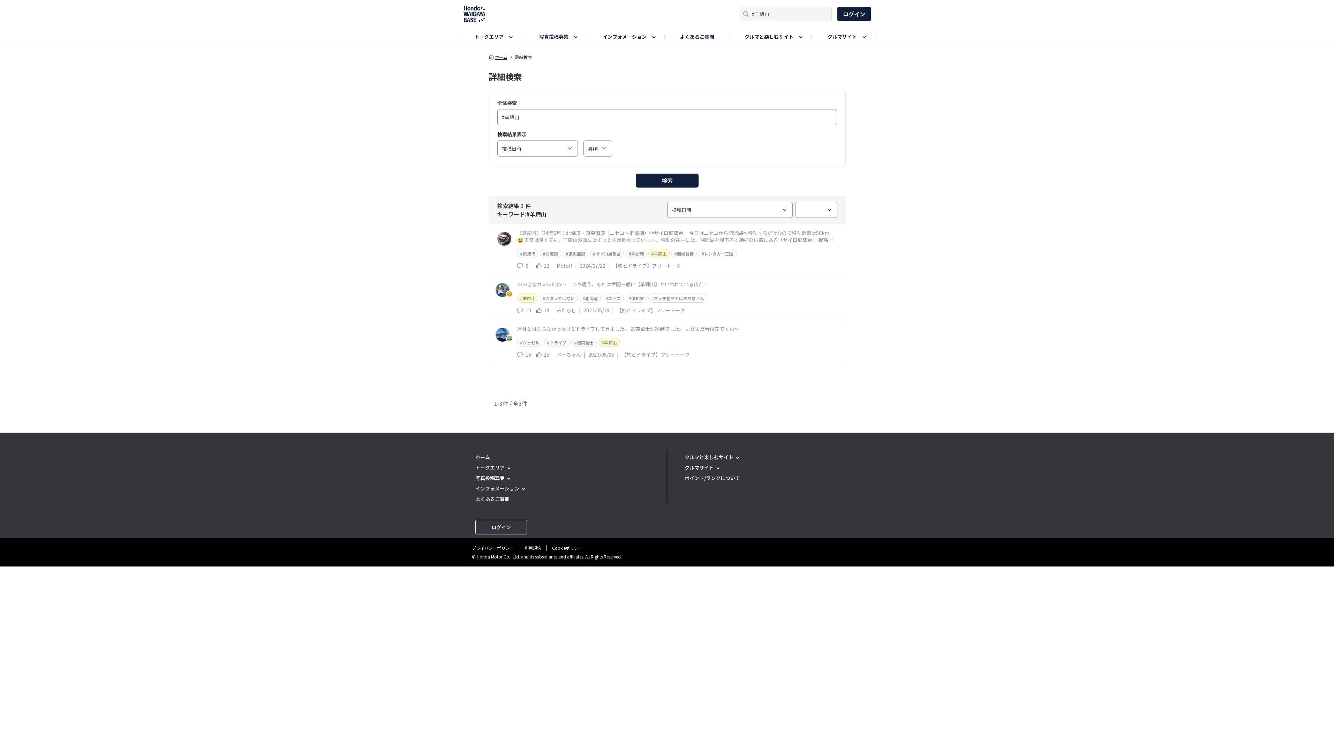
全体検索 (507, 102)
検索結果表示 (512, 134)
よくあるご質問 (697, 36)
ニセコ (614, 298)
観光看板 (685, 254)
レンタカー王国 (718, 254)
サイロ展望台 (608, 254)
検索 (667, 180)
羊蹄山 (660, 254)
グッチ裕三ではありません (679, 298)
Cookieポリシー (567, 548)
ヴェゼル (531, 342)
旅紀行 (529, 254)
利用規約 (533, 548)
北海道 (551, 254)
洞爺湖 (637, 254)
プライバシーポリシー (493, 548)
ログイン (854, 14)
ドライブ (558, 342)
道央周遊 (576, 254)
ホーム (501, 57)
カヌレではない (560, 298)
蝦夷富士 (585, 342)
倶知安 (637, 298)
